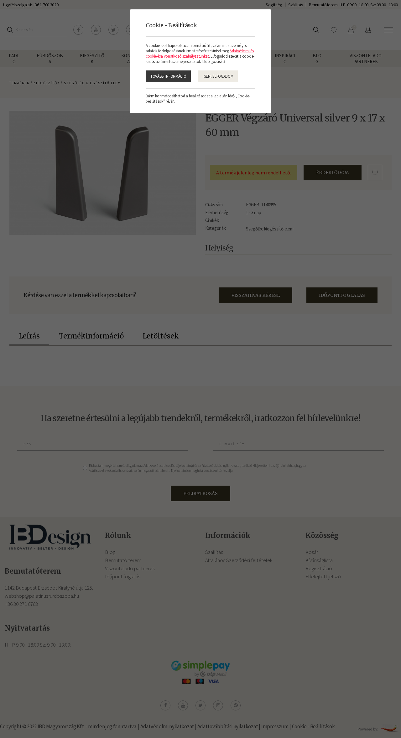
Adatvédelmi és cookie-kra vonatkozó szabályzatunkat (200, 53)
